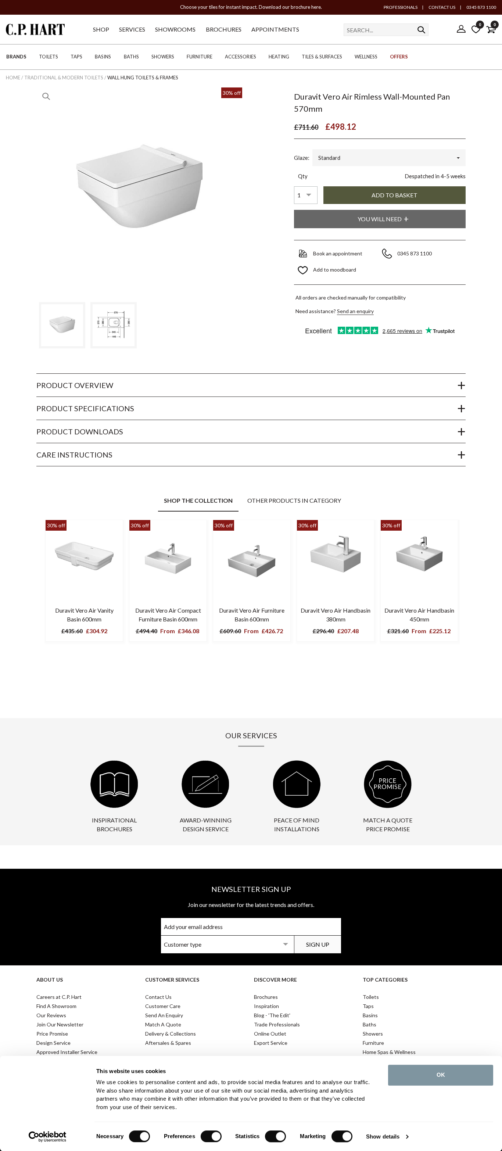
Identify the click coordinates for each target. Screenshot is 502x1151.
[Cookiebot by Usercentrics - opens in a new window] (47, 1136)
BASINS (103, 57)
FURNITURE (199, 57)
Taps (368, 1006)
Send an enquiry (355, 311)
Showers (373, 1033)
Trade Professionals (277, 1024)
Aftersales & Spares (168, 1043)
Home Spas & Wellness (389, 1052)
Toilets (371, 997)
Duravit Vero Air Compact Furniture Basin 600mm (168, 615)
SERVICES (132, 29)
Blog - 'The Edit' (272, 1015)
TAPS (76, 57)
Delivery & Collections (170, 1033)
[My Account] (461, 29)
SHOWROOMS (175, 29)
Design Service (53, 1043)
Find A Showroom (56, 1006)
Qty (303, 176)
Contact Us (158, 997)
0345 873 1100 (481, 7)
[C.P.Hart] (35, 30)
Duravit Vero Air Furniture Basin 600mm (251, 615)
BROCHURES (223, 29)
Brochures (266, 997)
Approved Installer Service (66, 1052)
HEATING (279, 57)
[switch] (211, 1136)
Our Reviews (51, 1015)
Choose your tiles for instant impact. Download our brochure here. (251, 7)
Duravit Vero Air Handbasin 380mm (335, 615)
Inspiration (266, 1006)
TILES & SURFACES (322, 57)
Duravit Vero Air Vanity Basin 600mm (84, 615)
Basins (370, 1015)
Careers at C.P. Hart (59, 997)
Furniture (373, 1043)
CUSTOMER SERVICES (172, 979)
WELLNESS (366, 57)
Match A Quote (163, 1024)
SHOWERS (162, 57)
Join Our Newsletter (59, 1024)
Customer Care (162, 1006)
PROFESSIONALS (400, 7)
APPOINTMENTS (275, 29)
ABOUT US (49, 979)
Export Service (270, 1043)
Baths (369, 1024)
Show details (382, 1136)
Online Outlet (270, 1033)
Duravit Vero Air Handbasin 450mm (419, 615)
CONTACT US (441, 7)
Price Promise (52, 1033)
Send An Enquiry (164, 1015)
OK (441, 1075)
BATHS (131, 57)
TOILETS (48, 57)
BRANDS (16, 57)
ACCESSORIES (240, 57)
